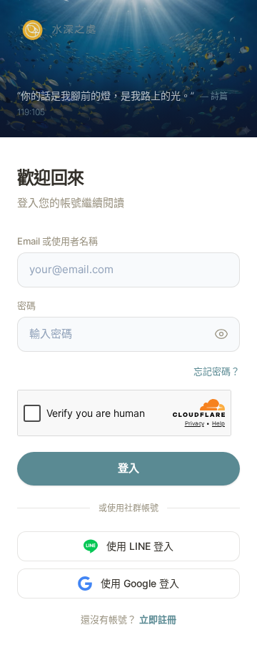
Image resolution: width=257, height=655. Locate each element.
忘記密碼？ (216, 371)
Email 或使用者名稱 (57, 241)
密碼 (26, 305)
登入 (128, 468)
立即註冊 (157, 619)
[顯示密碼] (221, 334)
